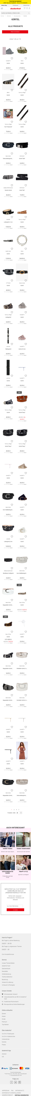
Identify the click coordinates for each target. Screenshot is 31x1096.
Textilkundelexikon (7, 977)
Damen (9, 16)
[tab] (15, 31)
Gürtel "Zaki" (22, 158)
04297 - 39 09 (6, 943)
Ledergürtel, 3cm (8, 541)
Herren (4, 1016)
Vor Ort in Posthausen (8, 1033)
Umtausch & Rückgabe (8, 985)
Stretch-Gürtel (8, 190)
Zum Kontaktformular (8, 954)
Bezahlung (5, 979)
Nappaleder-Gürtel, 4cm (8, 700)
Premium (4, 1022)
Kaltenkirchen (26, 5)
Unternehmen (5, 1039)
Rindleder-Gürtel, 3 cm (22, 668)
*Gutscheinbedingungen (15, 1072)
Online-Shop (4, 5)
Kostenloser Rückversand (11, 1001)
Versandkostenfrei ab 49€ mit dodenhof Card (15, 998)
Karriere (4, 1042)
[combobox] (15, 13)
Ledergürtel (8, 317)
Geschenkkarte (6, 968)
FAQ (12, 1090)
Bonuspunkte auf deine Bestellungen (14, 1004)
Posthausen (15, 5)
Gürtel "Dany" (22, 412)
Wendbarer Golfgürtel (8, 573)
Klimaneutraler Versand (10, 994)
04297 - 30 (5, 949)
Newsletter (5, 971)
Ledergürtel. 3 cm (8, 222)
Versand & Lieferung (7, 982)
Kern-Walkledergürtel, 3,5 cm (8, 509)
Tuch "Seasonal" (8, 126)
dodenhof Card (6, 966)
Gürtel (8, 63)
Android (4, 1054)
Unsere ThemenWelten (8, 963)
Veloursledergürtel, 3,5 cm (8, 158)
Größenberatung (6, 974)
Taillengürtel (8, 349)
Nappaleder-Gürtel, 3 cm (8, 605)
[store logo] (13, 8)
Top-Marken (5, 1024)
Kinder (3, 1019)
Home (2, 16)
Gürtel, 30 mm (22, 349)
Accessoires (17, 16)
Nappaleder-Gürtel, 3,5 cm (8, 795)
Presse (4, 1044)
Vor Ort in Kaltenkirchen (8, 1036)
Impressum (5, 1090)
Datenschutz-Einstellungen (11, 1093)
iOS (3, 1056)
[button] (12, 58)
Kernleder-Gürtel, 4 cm (22, 700)
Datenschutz (19, 1090)
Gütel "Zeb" (22, 190)
